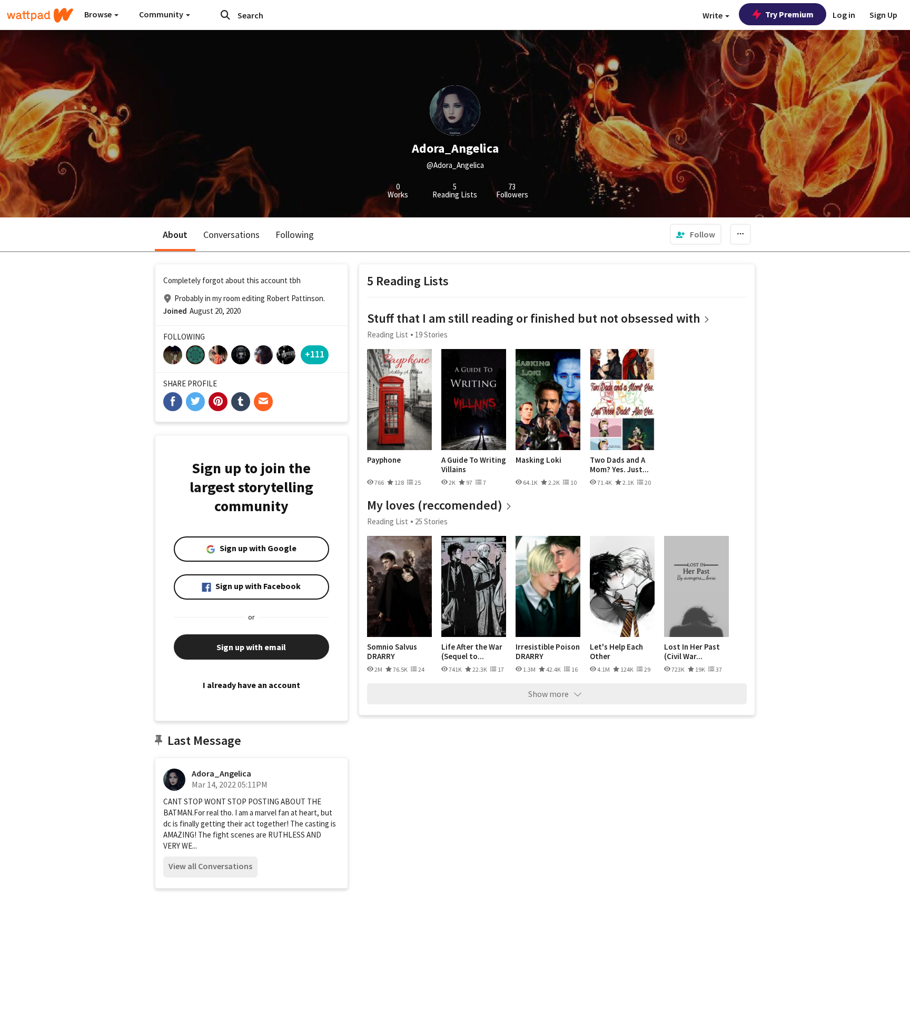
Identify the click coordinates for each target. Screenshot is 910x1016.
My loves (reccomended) (434, 505)
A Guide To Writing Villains (473, 464)
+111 (314, 354)
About (175, 234)
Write (713, 15)
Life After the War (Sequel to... (471, 651)
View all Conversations (210, 866)
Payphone (384, 460)
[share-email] (263, 401)
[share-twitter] (195, 401)
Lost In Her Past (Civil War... (692, 651)
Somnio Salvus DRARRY (392, 651)
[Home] (40, 15)
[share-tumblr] (240, 401)
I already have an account (251, 685)
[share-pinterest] (218, 401)
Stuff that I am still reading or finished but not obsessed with (533, 318)
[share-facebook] (172, 401)
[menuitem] (695, 234)
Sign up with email (251, 647)
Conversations (231, 234)
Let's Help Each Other (616, 651)
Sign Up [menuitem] (883, 14)
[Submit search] (225, 14)
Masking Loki (538, 460)
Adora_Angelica (221, 773)
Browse (98, 14)
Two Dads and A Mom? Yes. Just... (619, 464)
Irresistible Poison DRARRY (548, 651)
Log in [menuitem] (844, 14)
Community (162, 14)
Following (294, 234)
